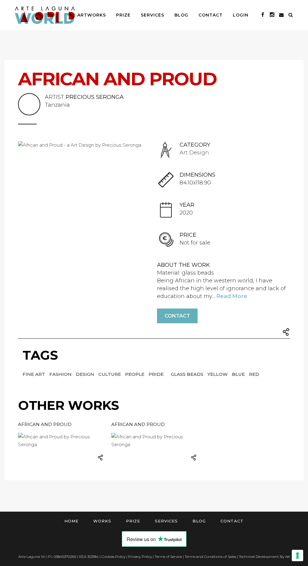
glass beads (188, 374)
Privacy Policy (140, 556)
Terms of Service (168, 556)
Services (166, 521)
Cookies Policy (113, 556)
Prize (133, 521)
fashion (61, 374)
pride (157, 374)
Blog (199, 521)
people (135, 374)
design (85, 374)
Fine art (34, 374)
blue (239, 374)
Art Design (194, 152)
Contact (177, 316)
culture (110, 374)
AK (287, 556)
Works (102, 521)
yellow (218, 374)
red (254, 374)
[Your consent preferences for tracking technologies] (297, 555)
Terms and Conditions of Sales (210, 556)
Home (71, 521)
